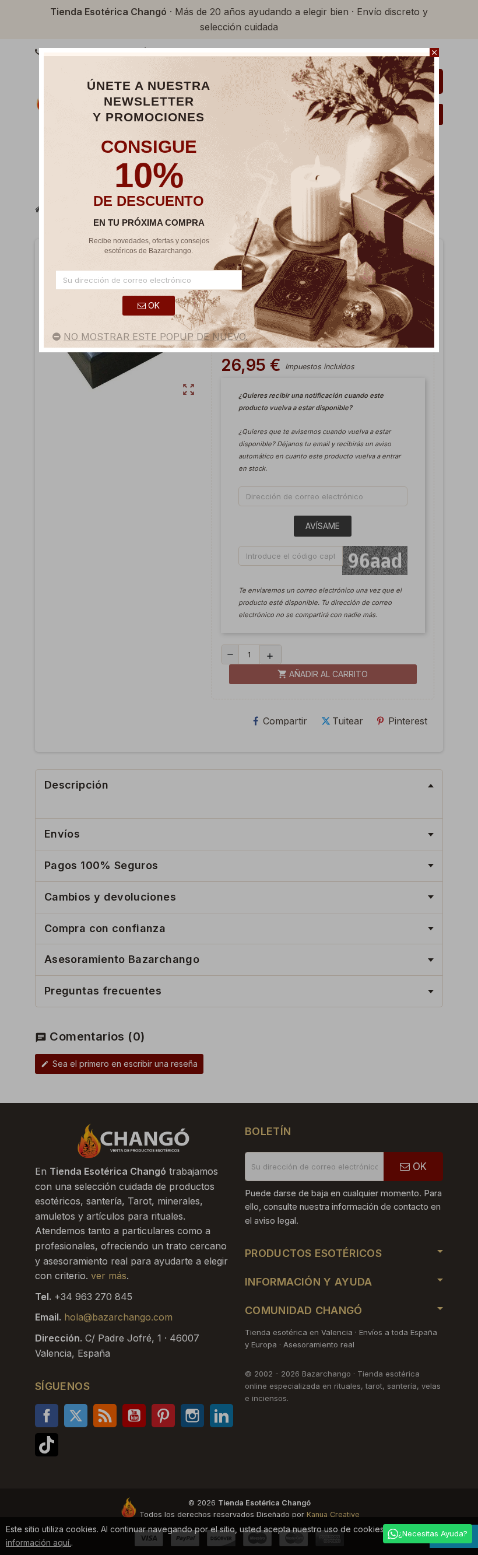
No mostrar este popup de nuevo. (156, 336)
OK (153, 305)
